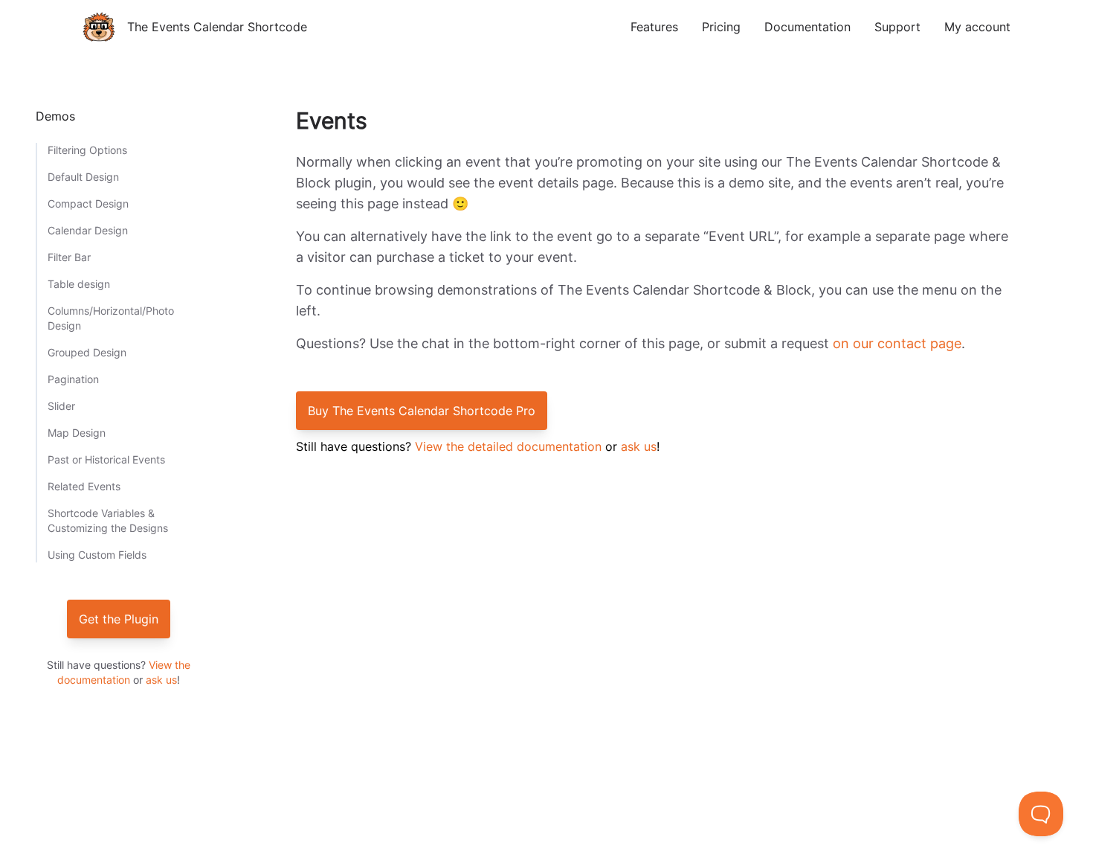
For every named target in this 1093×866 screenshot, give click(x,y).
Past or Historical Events (106, 459)
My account (977, 26)
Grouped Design (87, 352)
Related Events (84, 486)
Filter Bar (69, 257)
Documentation (807, 26)
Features (654, 26)
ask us (161, 679)
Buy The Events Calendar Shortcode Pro (421, 410)
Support (897, 26)
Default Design (83, 176)
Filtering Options (87, 150)
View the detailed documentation (508, 446)
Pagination (73, 379)
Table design (79, 284)
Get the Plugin (118, 619)
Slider (61, 406)
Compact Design (88, 203)
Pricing (721, 26)
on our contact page (897, 343)
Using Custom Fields (97, 554)
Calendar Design (88, 230)
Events (331, 120)
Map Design (77, 432)
